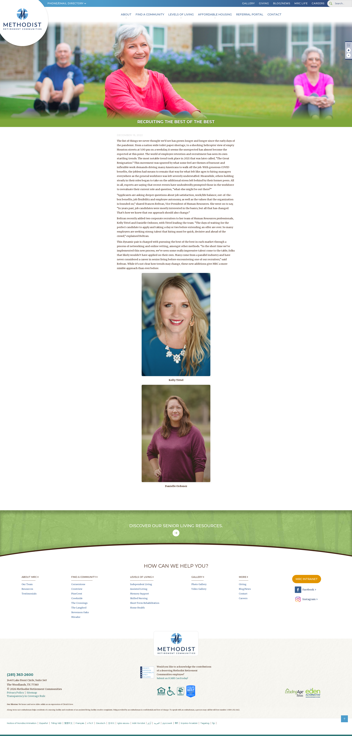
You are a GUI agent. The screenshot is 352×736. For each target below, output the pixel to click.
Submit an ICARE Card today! (172, 678)
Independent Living (141, 584)
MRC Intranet (307, 579)
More (242, 577)
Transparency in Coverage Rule (26, 696)
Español (43, 723)
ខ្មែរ (213, 723)
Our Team (27, 584)
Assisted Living (138, 589)
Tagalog (204, 723)
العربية (157, 723)
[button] (67, 3)
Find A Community (150, 14)
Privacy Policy (15, 692)
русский (167, 723)
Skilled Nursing (139, 598)
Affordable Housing (215, 14)
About (126, 14)
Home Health (137, 607)
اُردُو (149, 723)
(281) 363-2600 (20, 674)
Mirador (75, 617)
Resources (27, 589)
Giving (264, 3)
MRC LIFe (301, 3)
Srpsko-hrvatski (189, 723)
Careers (318, 3)
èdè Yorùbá (138, 723)
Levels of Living (181, 14)
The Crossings (79, 603)
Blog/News (281, 3)
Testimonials (29, 593)
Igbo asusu (123, 723)
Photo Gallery (199, 584)
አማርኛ (90, 723)
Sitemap (32, 692)
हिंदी (176, 723)
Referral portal (249, 14)
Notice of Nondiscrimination (21, 723)
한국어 (111, 723)
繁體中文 (68, 723)
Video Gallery (198, 589)
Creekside (76, 598)
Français (79, 723)
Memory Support (139, 593)
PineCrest (76, 593)
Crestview (76, 589)
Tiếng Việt (56, 723)
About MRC (29, 577)
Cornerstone (78, 584)
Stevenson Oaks (80, 612)
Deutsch (100, 723)
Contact (274, 14)
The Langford (78, 607)
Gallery (248, 3)
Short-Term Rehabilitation (144, 603)
